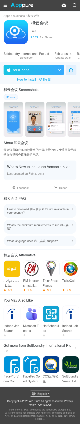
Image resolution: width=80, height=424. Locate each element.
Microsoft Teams (31, 328)
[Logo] (22, 5)
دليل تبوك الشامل (11, 283)
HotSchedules (51, 328)
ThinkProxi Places (50, 283)
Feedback (23, 188)
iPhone (10, 97)
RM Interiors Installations (31, 283)
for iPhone (21, 69)
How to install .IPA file (32, 79)
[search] (74, 5)
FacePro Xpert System (31, 378)
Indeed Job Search (11, 328)
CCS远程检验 (50, 378)
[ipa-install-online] (64, 5)
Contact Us (45, 404)
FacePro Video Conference (11, 378)
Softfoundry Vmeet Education (70, 378)
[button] (5, 5)
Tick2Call (68, 280)
